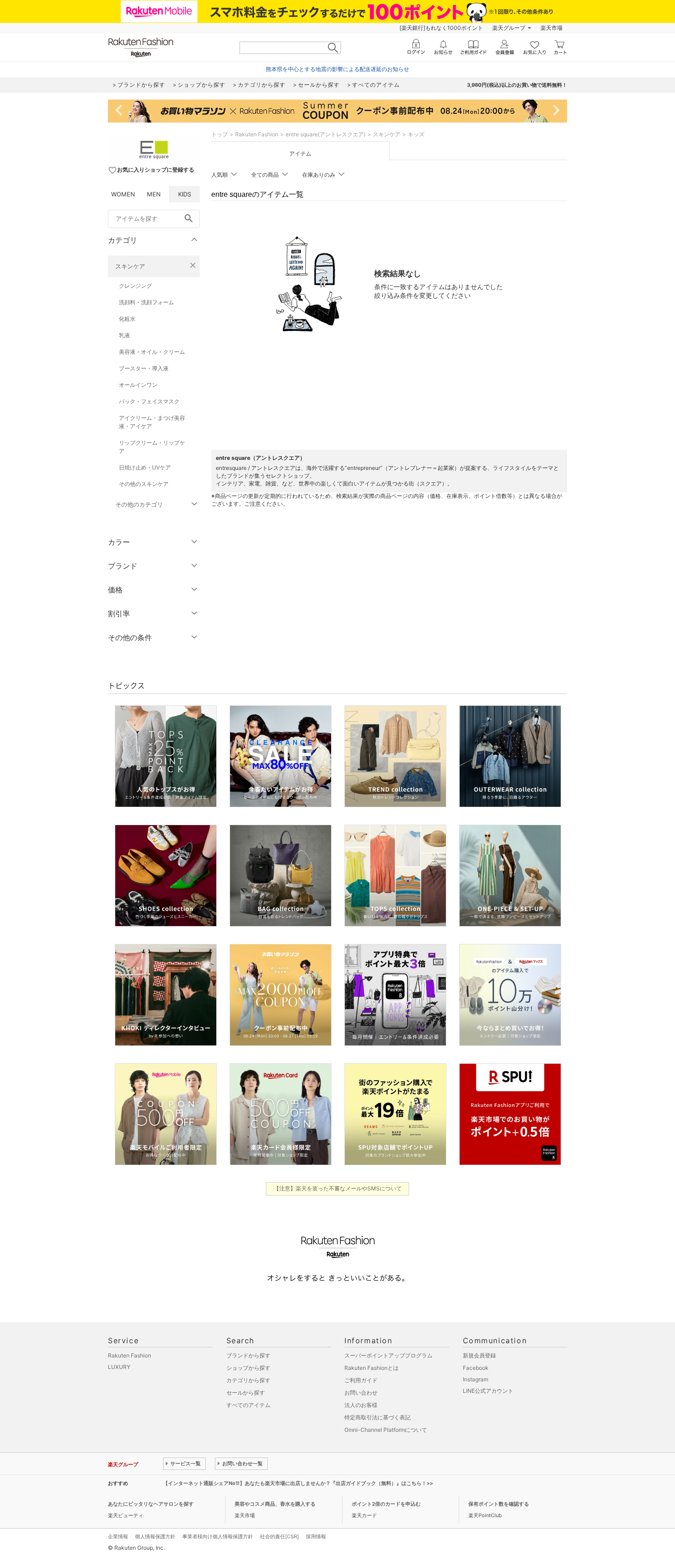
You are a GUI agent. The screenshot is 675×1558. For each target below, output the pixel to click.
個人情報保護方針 (155, 1536)
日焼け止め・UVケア (145, 467)
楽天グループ (508, 27)
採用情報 (316, 1536)
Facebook (476, 1367)
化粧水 (127, 318)
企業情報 (118, 1536)
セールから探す (245, 1392)
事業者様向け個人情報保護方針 (217, 1536)
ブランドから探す (248, 1355)
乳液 (124, 335)
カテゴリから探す (248, 1380)
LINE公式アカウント (488, 1390)
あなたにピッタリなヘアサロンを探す (151, 1504)
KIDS (184, 194)
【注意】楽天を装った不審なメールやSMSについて (338, 1188)
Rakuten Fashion (256, 134)
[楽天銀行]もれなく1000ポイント (441, 27)
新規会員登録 (479, 1355)
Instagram (475, 1379)
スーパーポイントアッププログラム (388, 1355)
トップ (219, 134)
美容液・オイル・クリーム (152, 351)
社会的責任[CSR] (279, 1536)
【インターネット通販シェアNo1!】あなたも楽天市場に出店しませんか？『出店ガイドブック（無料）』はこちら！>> (298, 1483)
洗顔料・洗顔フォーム (146, 302)
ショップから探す (248, 1367)
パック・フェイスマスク (149, 401)
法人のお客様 (360, 1405)
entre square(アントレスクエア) (326, 134)
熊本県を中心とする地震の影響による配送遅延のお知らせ (337, 69)
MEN (154, 194)
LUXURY (119, 1366)
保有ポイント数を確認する (498, 1504)
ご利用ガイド (360, 1380)
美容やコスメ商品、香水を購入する (275, 1504)
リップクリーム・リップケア (152, 446)
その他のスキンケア (144, 483)
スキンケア (130, 266)
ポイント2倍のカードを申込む (386, 1504)
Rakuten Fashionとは (371, 1367)
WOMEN (123, 194)
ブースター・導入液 (144, 368)
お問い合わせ (360, 1392)
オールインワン (138, 384)
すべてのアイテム (248, 1405)
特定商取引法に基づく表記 (377, 1417)
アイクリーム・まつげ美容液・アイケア (152, 422)
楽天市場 (551, 27)
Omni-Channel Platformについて (385, 1429)
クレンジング (135, 285)
